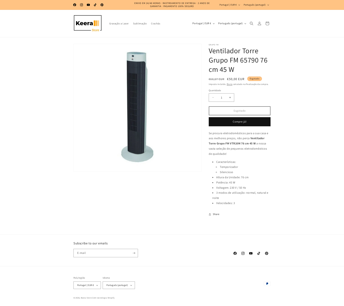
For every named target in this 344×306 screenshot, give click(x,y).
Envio (230, 84)
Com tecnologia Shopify (103, 298)
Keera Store (86, 298)
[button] (251, 23)
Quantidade (215, 90)
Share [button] (216, 214)
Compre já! (240, 121)
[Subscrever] (134, 253)
